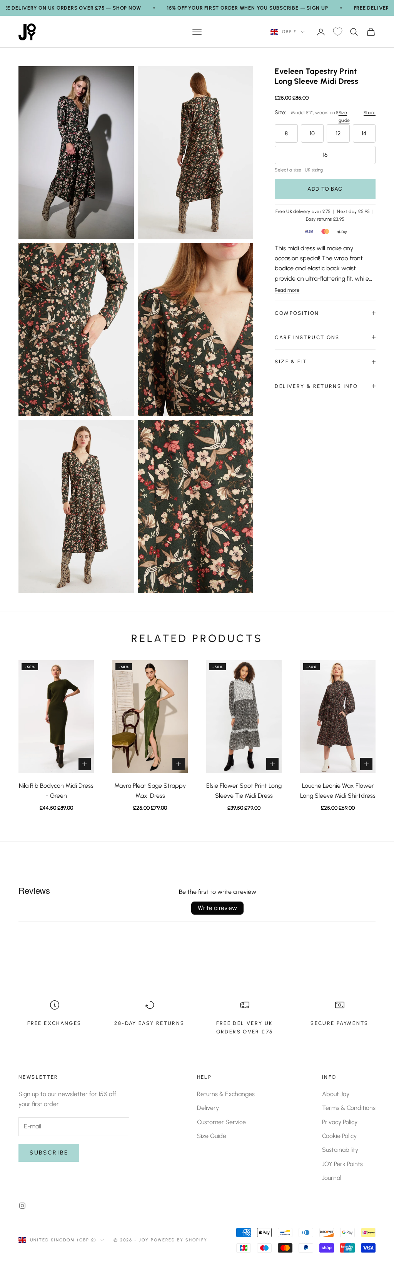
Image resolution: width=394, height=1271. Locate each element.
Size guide (344, 116)
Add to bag (325, 189)
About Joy (335, 1094)
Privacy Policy (339, 1122)
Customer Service (221, 1122)
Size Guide (211, 1136)
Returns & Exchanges (226, 1094)
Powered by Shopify (179, 1240)
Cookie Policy (339, 1136)
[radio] (286, 133)
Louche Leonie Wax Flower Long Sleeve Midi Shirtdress (338, 790)
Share (370, 112)
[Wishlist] (337, 32)
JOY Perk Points (342, 1164)
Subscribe (49, 1152)
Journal (331, 1177)
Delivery (208, 1107)
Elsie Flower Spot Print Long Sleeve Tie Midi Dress (244, 790)
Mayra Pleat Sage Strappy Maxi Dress (150, 790)
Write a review (217, 908)
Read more (287, 290)
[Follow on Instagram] (22, 1205)
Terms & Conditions (349, 1107)
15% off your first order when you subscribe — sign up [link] (247, 8)
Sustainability (340, 1149)
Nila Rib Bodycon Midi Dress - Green (56, 790)
